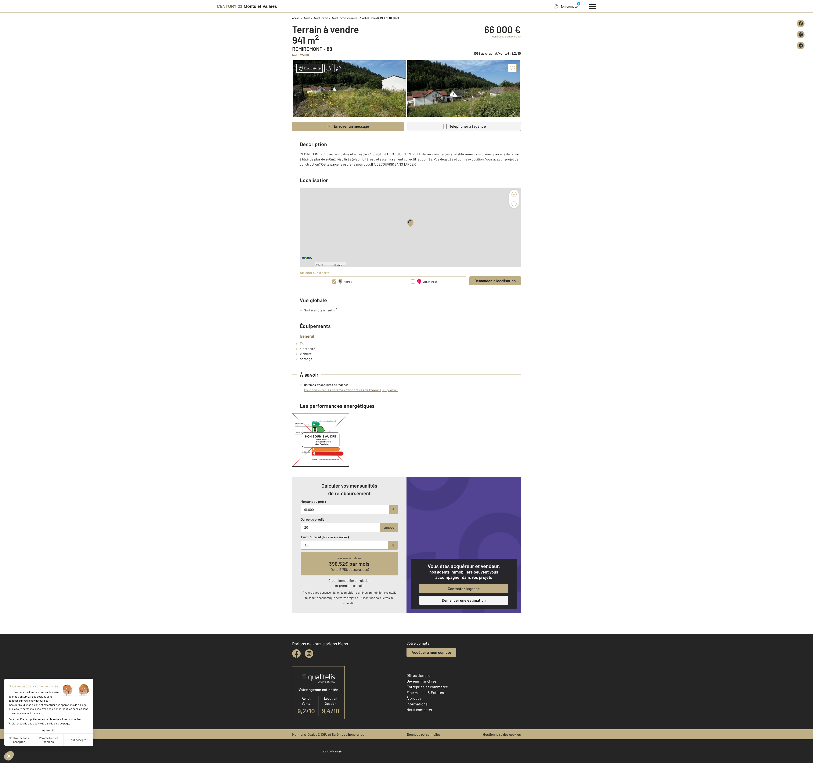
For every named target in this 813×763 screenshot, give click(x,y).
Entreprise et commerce (427, 686)
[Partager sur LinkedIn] (801, 45)
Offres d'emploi (418, 675)
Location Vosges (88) (332, 751)
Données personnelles (424, 734)
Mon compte (569, 6)
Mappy (340, 265)
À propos (414, 698)
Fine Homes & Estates (425, 692)
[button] (328, 68)
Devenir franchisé (421, 681)
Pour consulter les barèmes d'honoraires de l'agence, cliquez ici (351, 390)
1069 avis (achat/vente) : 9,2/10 (497, 53)
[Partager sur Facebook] (801, 23)
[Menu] (592, 6)
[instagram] (309, 653)
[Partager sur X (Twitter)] (801, 34)
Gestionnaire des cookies (502, 734)
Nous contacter (419, 709)
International (417, 704)
